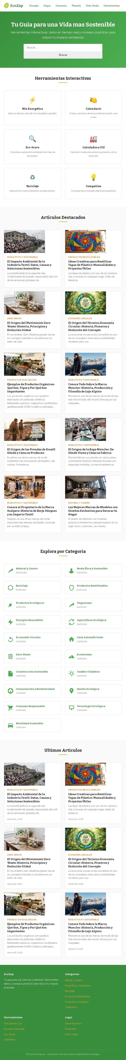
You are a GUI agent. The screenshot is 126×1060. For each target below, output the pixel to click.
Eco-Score (9, 1034)
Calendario (9, 1039)
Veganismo (71, 1007)
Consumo (61, 5)
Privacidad (70, 1029)
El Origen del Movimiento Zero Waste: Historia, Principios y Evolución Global (28, 326)
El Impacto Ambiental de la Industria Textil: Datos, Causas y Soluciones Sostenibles (29, 265)
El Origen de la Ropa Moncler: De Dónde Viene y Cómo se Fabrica (91, 451)
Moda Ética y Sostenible (77, 985)
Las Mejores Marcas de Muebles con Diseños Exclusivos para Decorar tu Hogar (93, 511)
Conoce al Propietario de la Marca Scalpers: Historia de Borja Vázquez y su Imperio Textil (32, 511)
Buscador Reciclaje (14, 1029)
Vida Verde (92, 5)
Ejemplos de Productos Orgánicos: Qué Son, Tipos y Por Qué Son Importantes (31, 388)
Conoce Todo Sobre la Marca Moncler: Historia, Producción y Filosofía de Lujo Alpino (90, 388)
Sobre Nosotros (73, 1023)
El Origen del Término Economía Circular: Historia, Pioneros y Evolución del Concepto (91, 326)
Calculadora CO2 (13, 1023)
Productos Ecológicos (77, 1002)
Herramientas (112, 5)
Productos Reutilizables (77, 996)
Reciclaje (69, 991)
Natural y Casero (74, 980)
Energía (34, 5)
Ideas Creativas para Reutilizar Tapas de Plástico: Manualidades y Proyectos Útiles (92, 265)
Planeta (76, 5)
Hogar (47, 5)
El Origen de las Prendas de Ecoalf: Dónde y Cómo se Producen (31, 451)
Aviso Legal (71, 1034)
